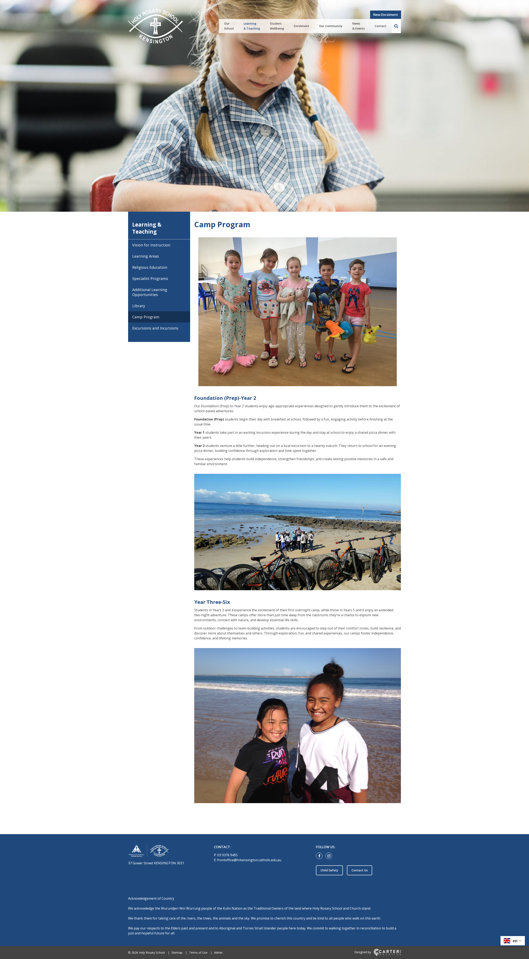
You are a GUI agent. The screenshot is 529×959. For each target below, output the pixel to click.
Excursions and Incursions (155, 328)
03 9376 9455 (227, 855)
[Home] (163, 851)
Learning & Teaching (252, 25)
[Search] (396, 26)
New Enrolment (385, 14)
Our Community (330, 26)
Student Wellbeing (277, 25)
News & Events (358, 25)
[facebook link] (320, 856)
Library (138, 305)
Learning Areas (145, 256)
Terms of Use (198, 952)
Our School (229, 25)
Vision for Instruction (151, 244)
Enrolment (301, 26)
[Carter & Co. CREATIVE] (387, 955)
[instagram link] (329, 856)
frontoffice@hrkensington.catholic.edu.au (249, 860)
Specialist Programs (150, 278)
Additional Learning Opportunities (149, 292)
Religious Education (149, 267)
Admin (218, 952)
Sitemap (177, 952)
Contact (380, 26)
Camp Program (145, 316)
